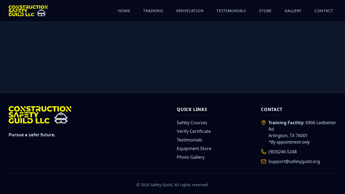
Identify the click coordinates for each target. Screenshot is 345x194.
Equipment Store (194, 148)
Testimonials (231, 10)
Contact (324, 10)
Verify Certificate (194, 131)
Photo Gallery (191, 157)
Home (124, 10)
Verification (189, 10)
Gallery (293, 10)
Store (265, 10)
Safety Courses (192, 123)
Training (153, 10)
